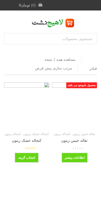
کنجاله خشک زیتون (36, 134)
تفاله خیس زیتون (84, 134)
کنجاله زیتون (62, 134)
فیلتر (93, 68)
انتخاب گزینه (26, 158)
